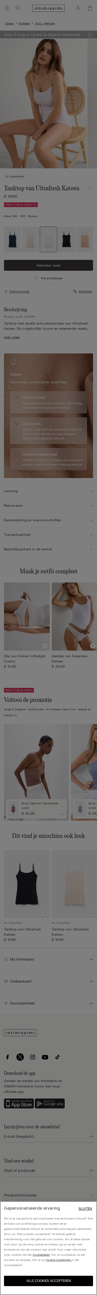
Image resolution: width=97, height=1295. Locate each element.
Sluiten (85, 1209)
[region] (48, 1248)
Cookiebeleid (41, 1254)
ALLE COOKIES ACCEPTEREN (48, 1281)
